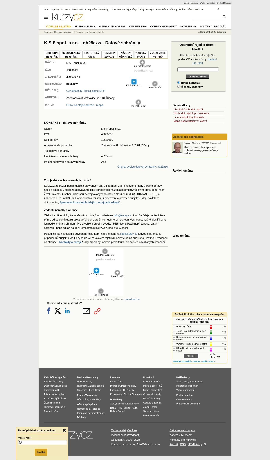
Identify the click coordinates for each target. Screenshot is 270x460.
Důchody (81, 417)
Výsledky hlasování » (182, 361)
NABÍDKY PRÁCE (141, 55)
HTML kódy (195, 444)
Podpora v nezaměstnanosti (91, 413)
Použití (174, 444)
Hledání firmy (85, 26)
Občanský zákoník (152, 403)
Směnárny (82, 390)
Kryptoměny (116, 394)
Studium (227, 3)
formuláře (154, 415)
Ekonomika (115, 390)
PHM (120, 408)
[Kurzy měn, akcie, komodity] (74, 436)
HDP (125, 390)
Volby (179, 390)
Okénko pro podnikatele (188, 136)
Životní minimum (52, 403)
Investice (115, 377)
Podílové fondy (128, 386)
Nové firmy (188, 26)
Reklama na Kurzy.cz (182, 430)
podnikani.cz (132, 299)
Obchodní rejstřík (62, 32)
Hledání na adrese (112, 26)
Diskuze (199, 9)
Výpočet (62, 377)
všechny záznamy (191, 86)
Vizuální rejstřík (58, 26)
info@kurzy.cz (122, 215)
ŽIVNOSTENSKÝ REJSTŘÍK (71, 55)
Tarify (141, 9)
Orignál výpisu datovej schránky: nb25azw (142, 166)
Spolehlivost (195, 381)
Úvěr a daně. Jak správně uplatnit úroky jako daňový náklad (201, 150)
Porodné (95, 409)
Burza (113, 381)
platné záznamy (190, 82)
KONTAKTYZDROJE (109, 55)
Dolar (98, 390)
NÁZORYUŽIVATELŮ (125, 55)
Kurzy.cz (48, 32)
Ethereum (137, 394)
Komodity (103, 9)
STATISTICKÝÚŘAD (91, 55)
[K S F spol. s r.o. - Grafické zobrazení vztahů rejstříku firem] (143, 106)
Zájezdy (194, 3)
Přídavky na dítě (52, 390)
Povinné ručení (51, 411)
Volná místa (91, 395)
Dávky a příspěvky (87, 404)
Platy (98, 399)
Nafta (134, 408)
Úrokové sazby (84, 381)
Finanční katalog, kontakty (189, 117)
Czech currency (184, 399)
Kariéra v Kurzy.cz (181, 434)
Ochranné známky (163, 26)
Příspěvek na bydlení (54, 394)
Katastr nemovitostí (152, 390)
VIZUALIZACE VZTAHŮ (158, 55)
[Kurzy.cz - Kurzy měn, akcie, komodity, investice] (67, 20)
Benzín (127, 408)
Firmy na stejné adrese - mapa (84, 104)
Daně (146, 415)
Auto (178, 381)
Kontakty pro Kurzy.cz (183, 439)
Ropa (113, 408)
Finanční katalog (151, 398)
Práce (182, 9)
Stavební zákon (151, 411)
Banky (80, 377)
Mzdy (92, 399)
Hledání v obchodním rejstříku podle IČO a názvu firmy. (197, 59)
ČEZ (120, 381)
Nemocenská (83, 409)
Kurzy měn (91, 9)
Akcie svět (77, 9)
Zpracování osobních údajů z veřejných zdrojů (89, 202)
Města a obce (150, 386)
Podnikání (148, 377)
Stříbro (135, 403)
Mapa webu (189, 390)
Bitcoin (121, 9)
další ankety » (208, 361)
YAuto (202, 3)
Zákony (173, 9)
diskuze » (197, 361)
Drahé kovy (116, 399)
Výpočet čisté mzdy (53, 381)
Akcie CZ (65, 9)
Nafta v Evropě (117, 411)
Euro (91, 390)
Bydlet (220, 3)
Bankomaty (92, 377)
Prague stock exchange (188, 403)
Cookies (132, 430)
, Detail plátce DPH (85, 90)
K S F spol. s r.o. (79, 32)
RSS (183, 444)
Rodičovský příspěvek (55, 398)
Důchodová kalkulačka (55, 386)
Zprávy (55, 9)
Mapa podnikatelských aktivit (190, 120)
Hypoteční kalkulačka (54, 407)
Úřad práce (82, 399)
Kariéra (186, 3)
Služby (205, 26)
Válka (190, 9)
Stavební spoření (95, 386)
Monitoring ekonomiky (187, 386)
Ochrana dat (118, 430)
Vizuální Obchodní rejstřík (189, 109)
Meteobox (211, 3)
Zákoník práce (150, 407)
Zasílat (41, 452)
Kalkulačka (162, 9)
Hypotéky (132, 9)
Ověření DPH (138, 26)
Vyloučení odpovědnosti (125, 434)
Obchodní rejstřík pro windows (191, 113)
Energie (150, 9)
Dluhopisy (115, 386)
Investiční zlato (123, 403)
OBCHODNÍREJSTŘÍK (52, 55)
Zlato (113, 9)
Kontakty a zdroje (70, 242)
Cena (185, 381)
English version (184, 395)
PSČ (160, 386)
